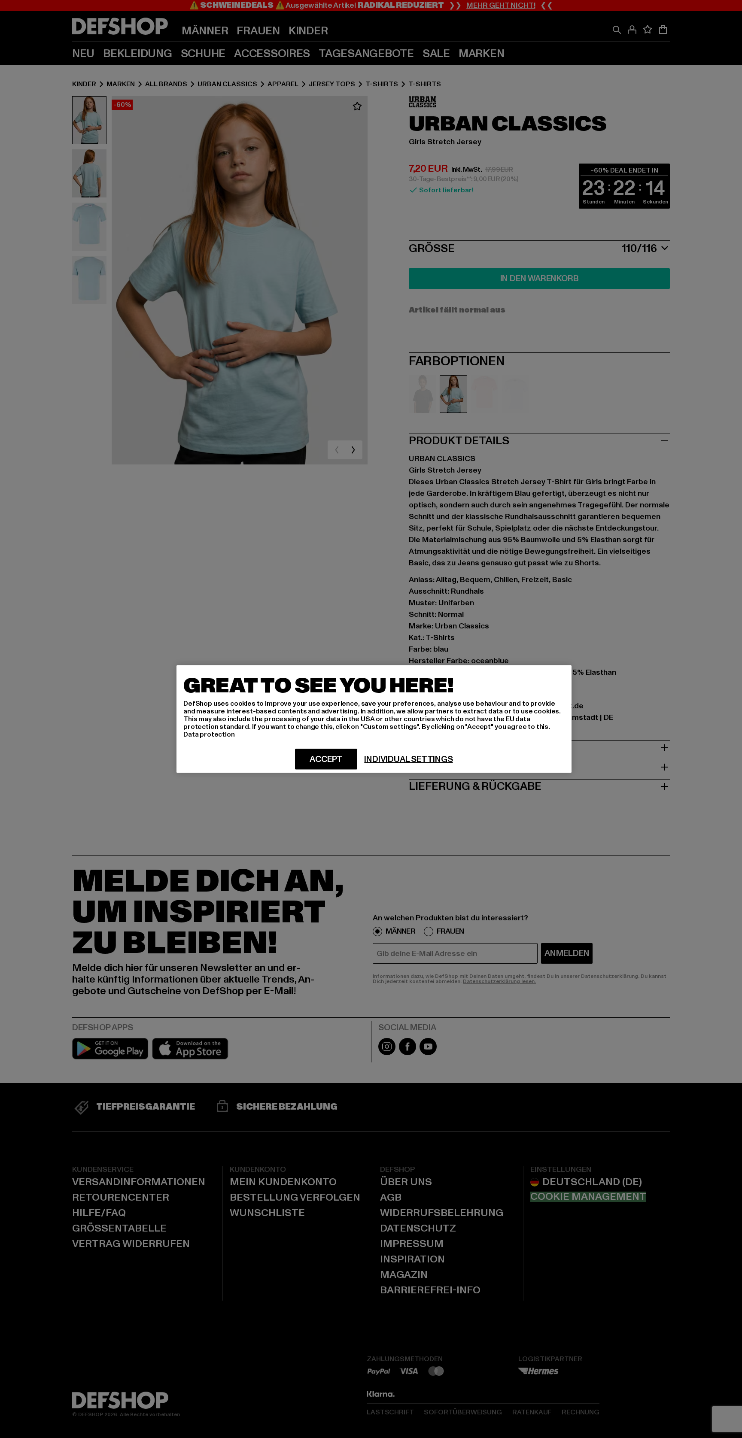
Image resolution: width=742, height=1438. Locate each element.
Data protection (209, 734)
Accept (326, 759)
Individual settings (408, 759)
